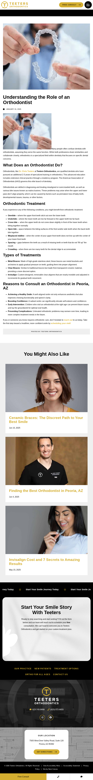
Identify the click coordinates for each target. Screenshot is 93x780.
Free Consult (69, 5)
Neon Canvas (53, 769)
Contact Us (60, 674)
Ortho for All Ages (37, 674)
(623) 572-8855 (57, 709)
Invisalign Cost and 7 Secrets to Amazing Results (44, 562)
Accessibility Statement (71, 766)
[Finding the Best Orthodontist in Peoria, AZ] (46, 461)
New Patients (43, 669)
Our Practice (23, 669)
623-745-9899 (38, 709)
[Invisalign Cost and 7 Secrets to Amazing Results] (46, 530)
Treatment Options (66, 669)
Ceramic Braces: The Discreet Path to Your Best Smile (46, 420)
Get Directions (45, 752)
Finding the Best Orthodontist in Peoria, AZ (46, 491)
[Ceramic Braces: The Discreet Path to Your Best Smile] (46, 388)
